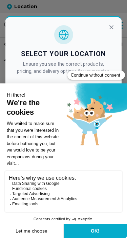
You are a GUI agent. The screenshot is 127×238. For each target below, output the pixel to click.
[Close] (111, 27)
